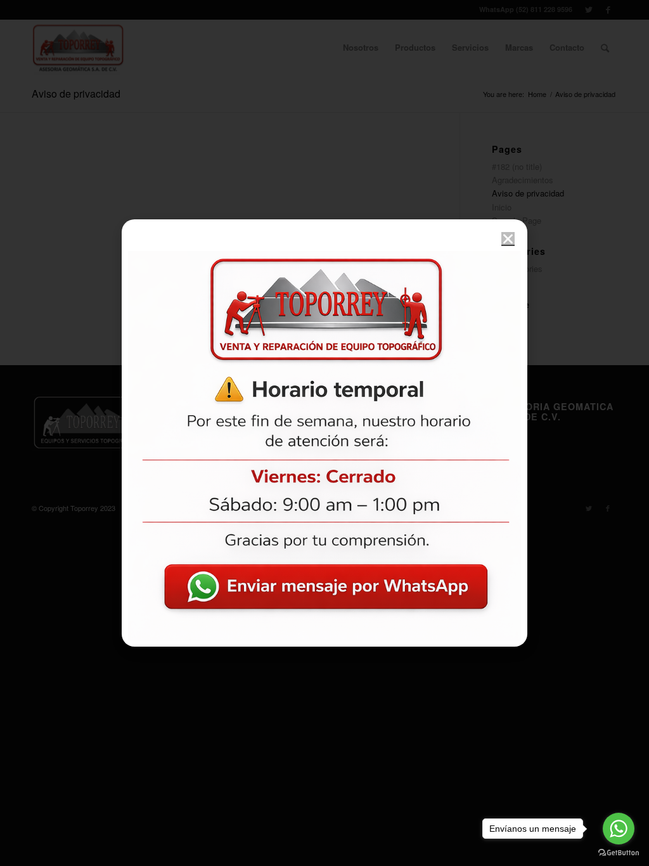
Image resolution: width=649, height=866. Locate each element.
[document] (324, 433)
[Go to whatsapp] (618, 828)
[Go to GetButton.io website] (618, 853)
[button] (508, 238)
